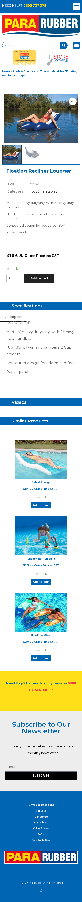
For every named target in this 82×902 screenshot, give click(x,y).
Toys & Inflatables (52, 71)
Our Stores (41, 816)
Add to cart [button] (41, 505)
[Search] (63, 45)
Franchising (41, 822)
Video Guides (41, 828)
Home (6, 71)
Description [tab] (13, 317)
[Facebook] (41, 891)
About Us (41, 810)
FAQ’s (41, 834)
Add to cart (39, 278)
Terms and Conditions (41, 805)
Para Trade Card (41, 840)
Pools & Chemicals (25, 71)
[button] (76, 6)
